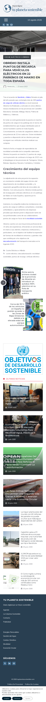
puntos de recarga (19, 257)
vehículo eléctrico (32, 257)
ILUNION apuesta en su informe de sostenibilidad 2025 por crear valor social (31, 557)
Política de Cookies (32, 684)
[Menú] (6, 20)
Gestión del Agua (9, 636)
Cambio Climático (9, 640)
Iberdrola (21, 97)
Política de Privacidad (15, 684)
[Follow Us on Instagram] (14, 663)
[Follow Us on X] (5, 663)
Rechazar (17, 698)
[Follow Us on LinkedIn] (9, 663)
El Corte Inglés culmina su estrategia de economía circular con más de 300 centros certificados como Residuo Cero (31, 579)
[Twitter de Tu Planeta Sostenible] (3, 24)
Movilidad (6, 644)
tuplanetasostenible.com (25, 679)
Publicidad (7, 622)
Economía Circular (9, 648)
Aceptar (6, 698)
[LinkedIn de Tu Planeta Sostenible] (7, 24)
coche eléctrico (11, 253)
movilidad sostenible (34, 218)
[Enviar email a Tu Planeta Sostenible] (11, 24)
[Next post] (43, 314)
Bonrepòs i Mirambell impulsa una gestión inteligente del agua (22, 401)
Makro (28, 97)
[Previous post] (3, 282)
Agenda (6, 610)
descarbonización (10, 241)
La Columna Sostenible (11, 614)
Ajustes (27, 698)
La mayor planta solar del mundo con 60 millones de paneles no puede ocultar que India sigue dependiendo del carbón (31, 516)
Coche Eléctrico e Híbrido (17, 57)
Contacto (6, 618)
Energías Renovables (11, 632)
